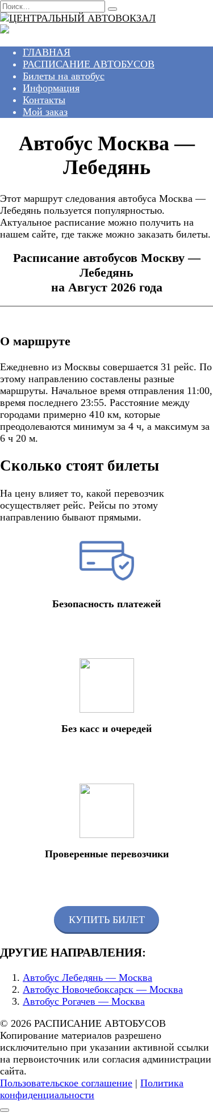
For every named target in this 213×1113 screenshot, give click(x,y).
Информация (51, 88)
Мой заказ (45, 111)
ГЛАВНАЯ (46, 52)
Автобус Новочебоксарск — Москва (103, 989)
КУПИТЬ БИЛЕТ (107, 919)
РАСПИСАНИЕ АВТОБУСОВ (88, 64)
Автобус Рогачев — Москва (84, 1001)
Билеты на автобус (64, 76)
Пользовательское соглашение (66, 1083)
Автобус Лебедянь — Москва (87, 977)
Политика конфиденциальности (91, 1089)
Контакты (44, 99)
